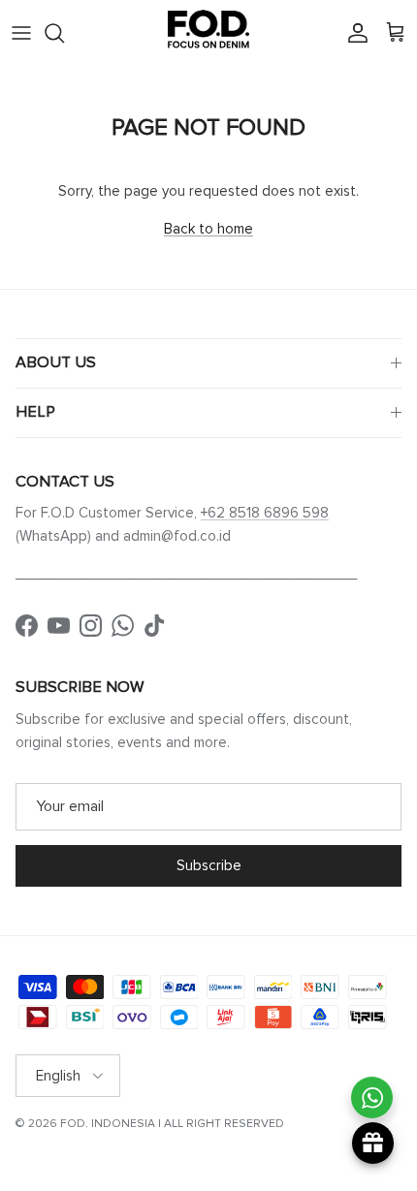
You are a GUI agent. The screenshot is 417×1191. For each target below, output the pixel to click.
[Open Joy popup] (373, 1143)
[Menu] (21, 33)
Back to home (208, 228)
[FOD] (208, 33)
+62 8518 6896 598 (265, 512)
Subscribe (208, 865)
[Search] (64, 33)
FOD (72, 1123)
